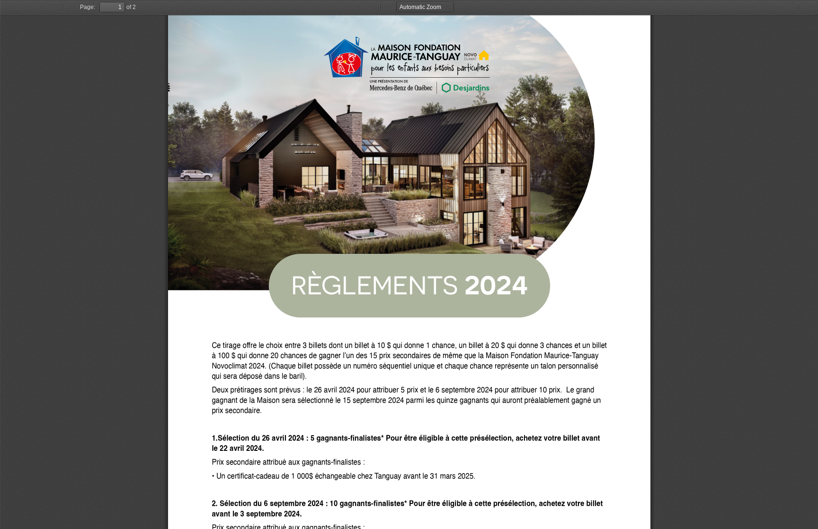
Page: (87, 7)
